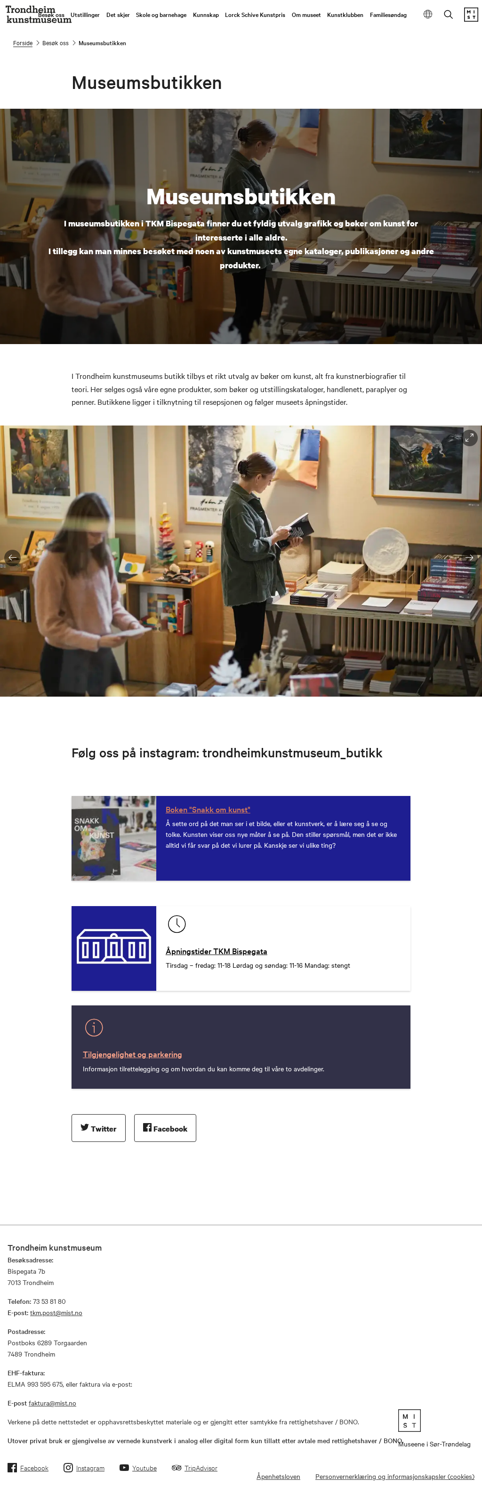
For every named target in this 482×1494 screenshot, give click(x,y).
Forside (22, 42)
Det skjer (118, 14)
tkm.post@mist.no (56, 1312)
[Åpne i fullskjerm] (469, 438)
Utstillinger (85, 14)
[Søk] (448, 15)
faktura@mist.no (52, 1402)
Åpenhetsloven (278, 1476)
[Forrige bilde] (12, 558)
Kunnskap (206, 14)
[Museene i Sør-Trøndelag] (471, 19)
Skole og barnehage (161, 14)
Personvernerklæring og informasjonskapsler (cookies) (394, 1476)
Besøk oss (51, 14)
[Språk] (428, 15)
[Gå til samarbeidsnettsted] (434, 1421)
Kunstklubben (345, 14)
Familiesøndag (388, 14)
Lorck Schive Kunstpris (255, 14)
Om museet (306, 14)
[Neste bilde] (469, 558)
